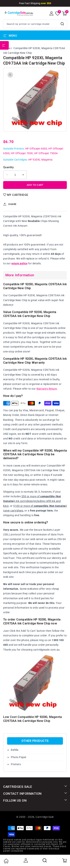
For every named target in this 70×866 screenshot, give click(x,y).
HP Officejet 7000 (22, 153)
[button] (64, 13)
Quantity (8, 167)
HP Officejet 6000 (36, 148)
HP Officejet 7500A (46, 153)
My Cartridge (17, 195)
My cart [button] (64, 860)
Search (62, 24)
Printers (16, 764)
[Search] (45, 860)
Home (6, 861)
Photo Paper (19, 757)
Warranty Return (46, 388)
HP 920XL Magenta (40, 159)
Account (25, 860)
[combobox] (35, 24)
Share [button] (12, 204)
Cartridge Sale (45, 816)
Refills (14, 749)
